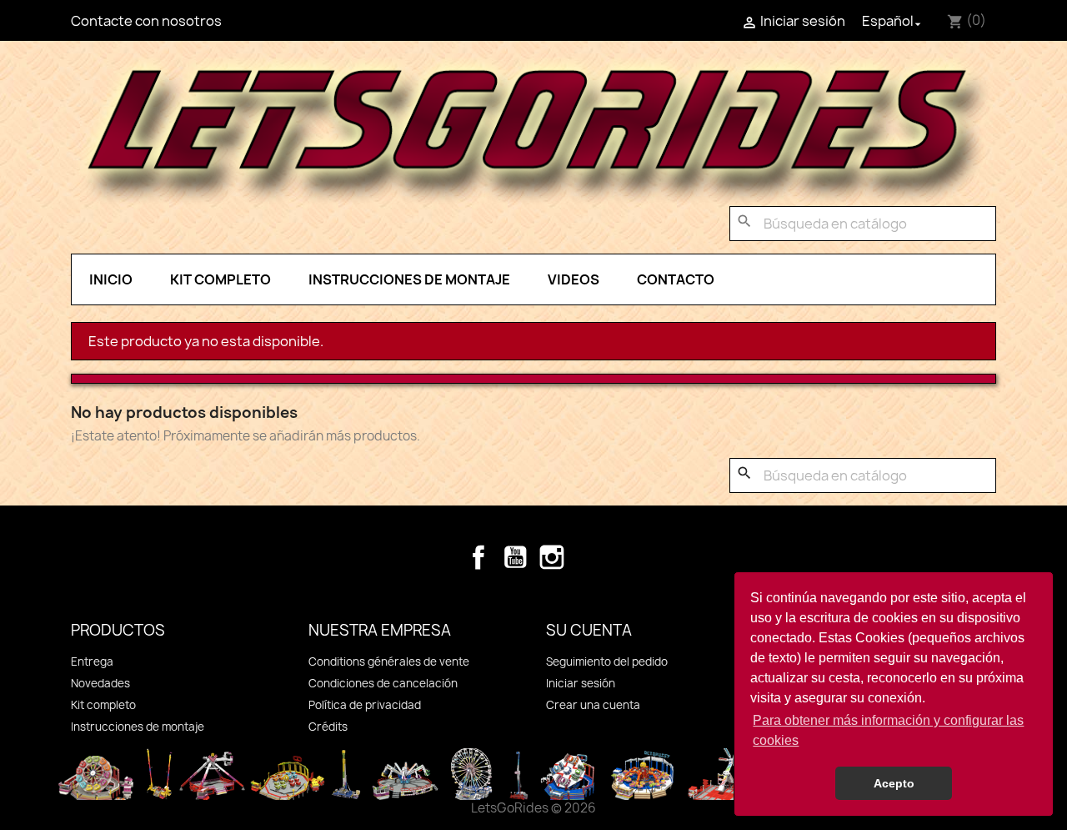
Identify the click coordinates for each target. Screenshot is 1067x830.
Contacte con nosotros (146, 21)
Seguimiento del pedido (607, 661)
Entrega (92, 661)
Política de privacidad (364, 704)
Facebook (478, 557)
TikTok (588, 557)
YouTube (515, 557)
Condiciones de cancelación (383, 683)
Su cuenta (589, 630)
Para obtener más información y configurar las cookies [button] (888, 730)
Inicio (111, 279)
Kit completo (220, 279)
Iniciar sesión (580, 683)
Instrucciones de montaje (409, 279)
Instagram (552, 557)
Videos (573, 279)
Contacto (675, 279)
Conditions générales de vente (388, 661)
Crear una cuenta (593, 704)
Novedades (100, 683)
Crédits (328, 726)
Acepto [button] (894, 783)
